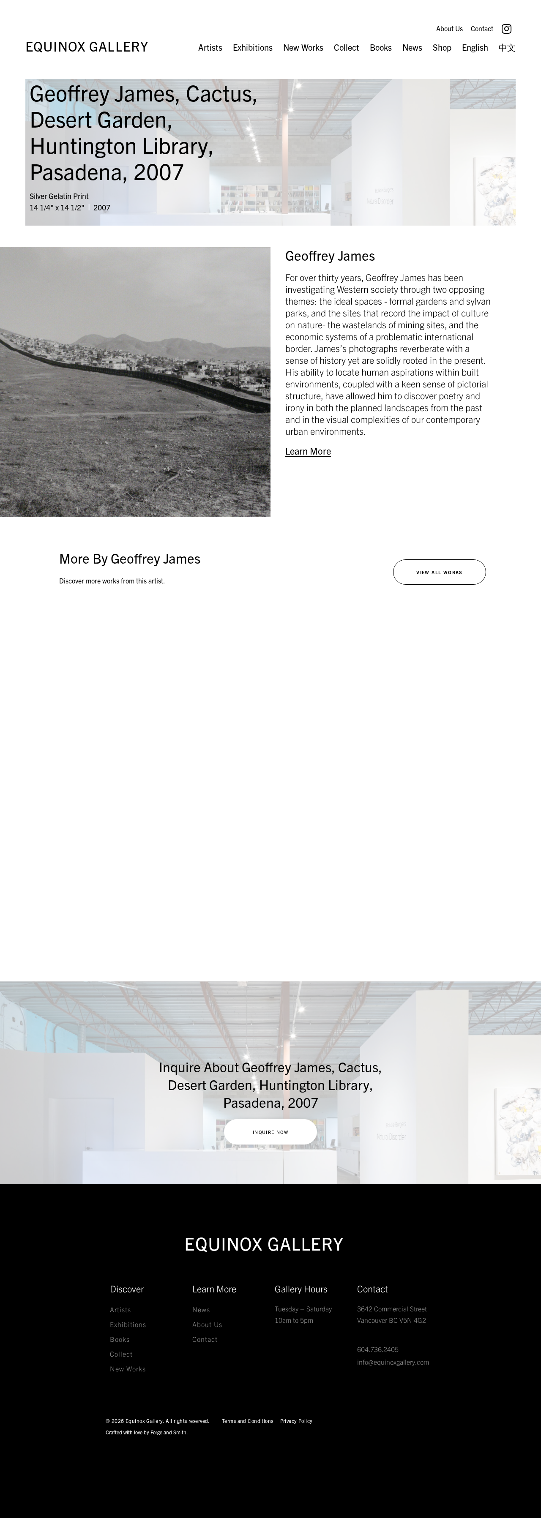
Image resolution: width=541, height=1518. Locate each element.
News (412, 47)
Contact (482, 28)
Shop (442, 47)
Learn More (308, 450)
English (475, 47)
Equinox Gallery (86, 45)
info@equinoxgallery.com (393, 1361)
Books (381, 47)
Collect (346, 47)
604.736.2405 (378, 1349)
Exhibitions (253, 47)
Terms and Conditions (247, 1420)
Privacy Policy (296, 1420)
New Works (303, 47)
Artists (210, 47)
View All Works (439, 572)
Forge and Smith (168, 1432)
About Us (449, 28)
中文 (507, 47)
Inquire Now (270, 1132)
